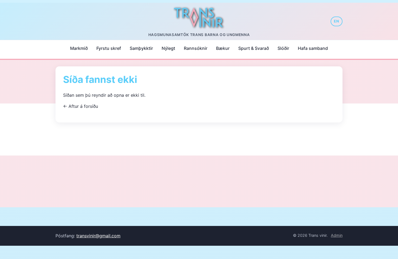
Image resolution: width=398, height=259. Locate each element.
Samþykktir (141, 48)
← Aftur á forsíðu (80, 106)
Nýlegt (168, 48)
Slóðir (283, 48)
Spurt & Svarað (253, 48)
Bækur (223, 48)
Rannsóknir (195, 48)
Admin (336, 235)
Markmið (79, 48)
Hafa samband (313, 48)
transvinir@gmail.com (98, 235)
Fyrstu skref (108, 48)
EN (336, 21)
